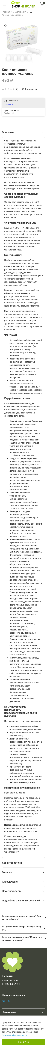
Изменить (9, 104)
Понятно (23, 1042)
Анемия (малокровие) (12, 15)
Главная (6, 12)
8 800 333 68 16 (10, 980)
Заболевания (19, 12)
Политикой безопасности (14, 1035)
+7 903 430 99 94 (11, 984)
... (31, 12)
